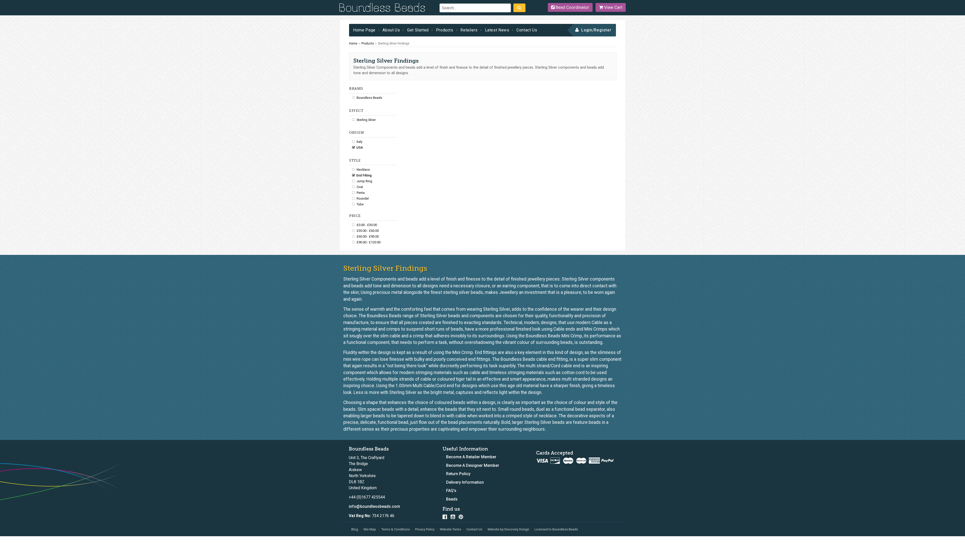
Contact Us (526, 30)
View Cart (612, 7)
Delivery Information (465, 482)
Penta (361, 193)
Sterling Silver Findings (393, 43)
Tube (360, 204)
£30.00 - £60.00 (368, 231)
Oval (360, 187)
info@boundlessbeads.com (374, 506)
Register (602, 30)
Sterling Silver (366, 120)
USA (359, 147)
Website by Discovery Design (508, 529)
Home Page (364, 30)
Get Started (418, 30)
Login (587, 30)
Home (353, 43)
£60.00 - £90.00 (368, 236)
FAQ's (451, 490)
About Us (391, 30)
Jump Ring (364, 181)
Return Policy (458, 473)
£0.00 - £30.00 (367, 225)
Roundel (363, 198)
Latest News (497, 30)
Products (444, 30)
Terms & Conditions (395, 529)
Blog (354, 529)
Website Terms (450, 529)
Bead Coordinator (572, 7)
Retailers (469, 30)
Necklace (363, 169)
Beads (452, 499)
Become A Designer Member (472, 465)
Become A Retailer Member (471, 457)
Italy (359, 142)
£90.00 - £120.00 (368, 242)
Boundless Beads (369, 98)
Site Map (369, 529)
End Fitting (364, 175)
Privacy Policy (425, 529)
